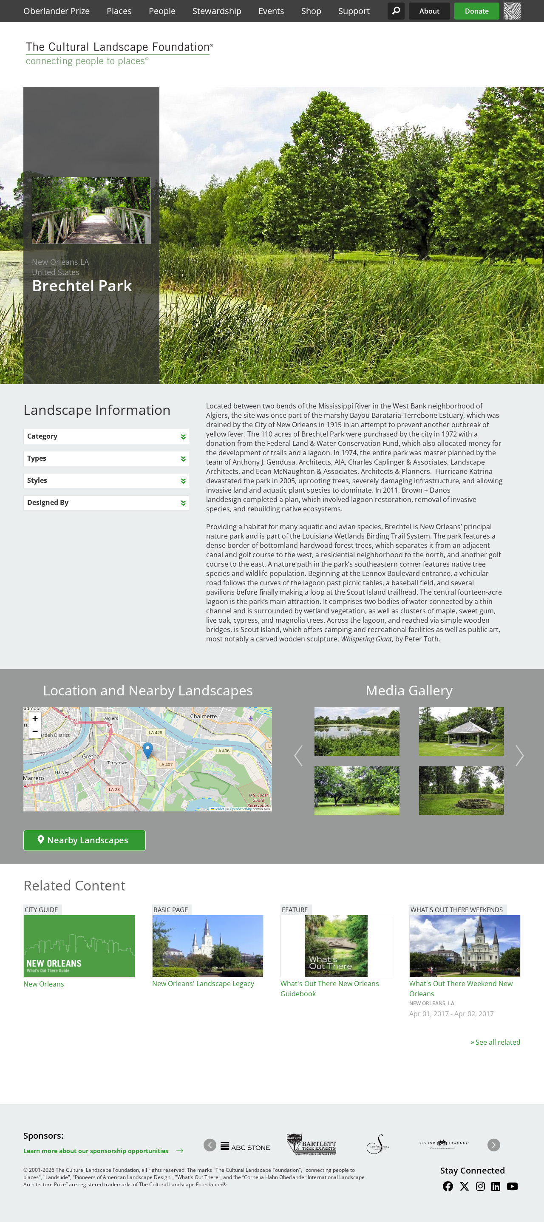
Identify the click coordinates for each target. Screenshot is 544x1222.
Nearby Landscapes (87, 840)
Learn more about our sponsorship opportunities (95, 1151)
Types (36, 458)
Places (119, 11)
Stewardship (217, 11)
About (429, 11)
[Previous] (298, 755)
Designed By (47, 502)
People (162, 11)
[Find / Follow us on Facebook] (448, 1187)
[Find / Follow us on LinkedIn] (495, 1187)
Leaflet (219, 808)
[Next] (519, 755)
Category (42, 436)
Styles (37, 480)
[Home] (512, 17)
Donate (477, 11)
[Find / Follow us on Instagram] (480, 1187)
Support (354, 11)
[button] (396, 11)
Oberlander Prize (56, 11)
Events (271, 11)
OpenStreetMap (241, 808)
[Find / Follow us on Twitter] (464, 1187)
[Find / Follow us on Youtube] (512, 1187)
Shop (311, 11)
